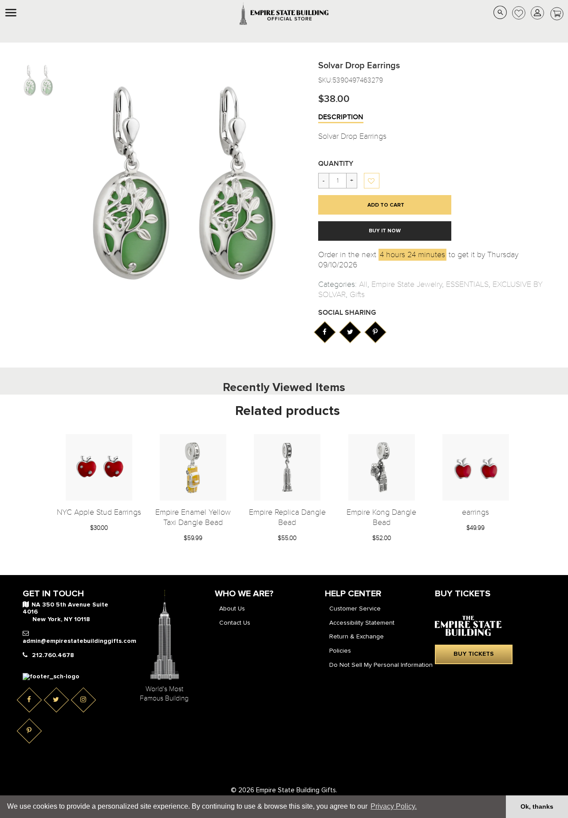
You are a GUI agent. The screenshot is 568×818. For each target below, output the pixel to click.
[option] (38, 80)
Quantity (335, 163)
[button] (372, 181)
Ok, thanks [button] (537, 806)
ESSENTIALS (467, 284)
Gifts (357, 294)
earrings (475, 512)
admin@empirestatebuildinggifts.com (79, 641)
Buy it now (385, 231)
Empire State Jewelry (406, 284)
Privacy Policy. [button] (394, 806)
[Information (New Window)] (324, 332)
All (363, 284)
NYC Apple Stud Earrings (99, 512)
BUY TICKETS (474, 654)
